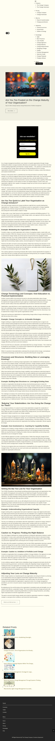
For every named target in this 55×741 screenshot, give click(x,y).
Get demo (39, 63)
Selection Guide (41, 54)
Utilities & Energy (41, 31)
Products (38, 3)
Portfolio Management (42, 52)
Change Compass (41, 12)
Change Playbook (41, 56)
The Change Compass (43, 5)
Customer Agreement (38, 737)
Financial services (42, 27)
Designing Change (42, 48)
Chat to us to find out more (10, 602)
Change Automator (42, 14)
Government (40, 29)
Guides (39, 50)
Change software (41, 58)
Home (4, 720)
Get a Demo (10, 110)
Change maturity (16, 105)
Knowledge (38, 35)
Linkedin (5, 712)
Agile (38, 37)
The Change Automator (43, 7)
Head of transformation (43, 20)
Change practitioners (42, 22)
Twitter (4, 709)
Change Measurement (43, 46)
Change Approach (41, 42)
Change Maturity (41, 44)
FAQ (4, 730)
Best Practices (41, 38)
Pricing (37, 10)
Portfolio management (36, 105)
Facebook (5, 707)
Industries (38, 25)
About (37, 61)
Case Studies (40, 40)
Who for (38, 18)
